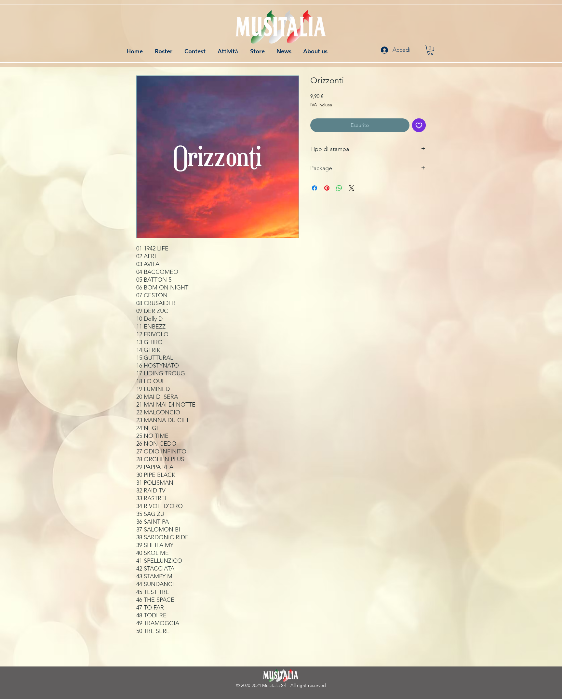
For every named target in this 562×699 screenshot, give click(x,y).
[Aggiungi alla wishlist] (419, 125)
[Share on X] (351, 188)
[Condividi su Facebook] (314, 188)
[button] (430, 50)
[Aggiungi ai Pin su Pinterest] (327, 188)
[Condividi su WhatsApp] (339, 188)
